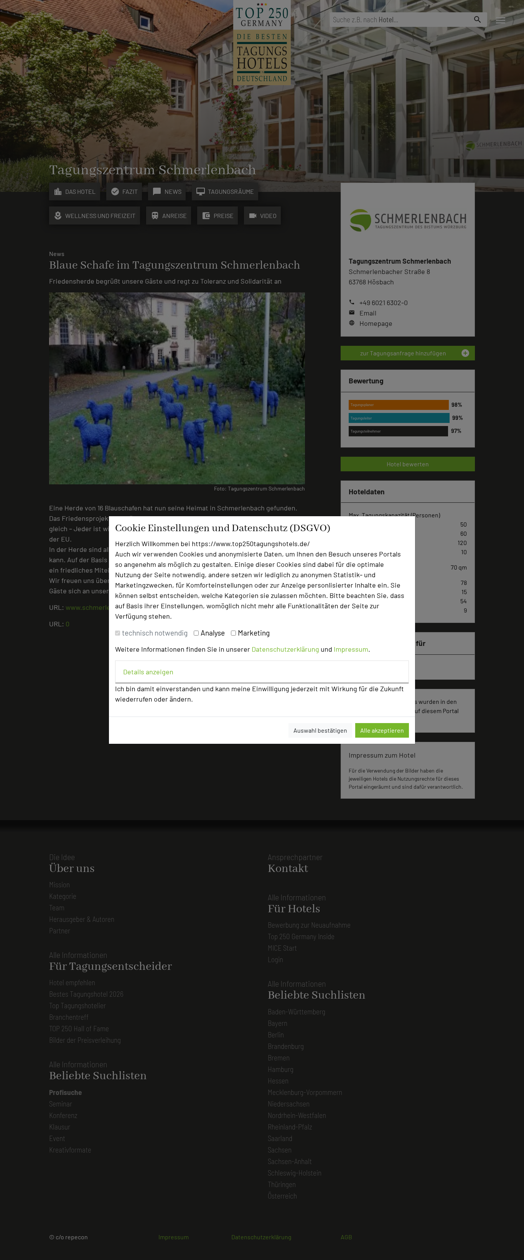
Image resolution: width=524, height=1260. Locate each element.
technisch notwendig (155, 632)
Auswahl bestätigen (320, 730)
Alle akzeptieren (382, 730)
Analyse (213, 632)
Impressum (351, 649)
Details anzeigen (148, 671)
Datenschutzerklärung (285, 649)
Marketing (254, 632)
